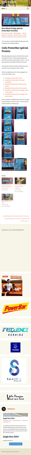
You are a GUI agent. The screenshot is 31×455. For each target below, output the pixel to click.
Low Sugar (7, 37)
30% (25, 33)
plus (15, 37)
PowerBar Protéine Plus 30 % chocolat (16, 88)
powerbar (19, 37)
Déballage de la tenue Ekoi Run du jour (15, 216)
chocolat (18, 35)
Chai (14, 35)
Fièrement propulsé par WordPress (10, 451)
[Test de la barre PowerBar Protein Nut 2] (7, 180)
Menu (3, 8)
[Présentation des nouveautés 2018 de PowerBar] (20, 180)
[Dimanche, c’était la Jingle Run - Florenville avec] (15, 427)
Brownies (4, 35)
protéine (24, 37)
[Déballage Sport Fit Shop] (7, 197)
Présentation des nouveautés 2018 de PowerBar (20, 186)
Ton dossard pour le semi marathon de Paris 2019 (16, 219)
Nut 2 (12, 37)
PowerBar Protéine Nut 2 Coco (13, 78)
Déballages (18, 33)
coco (22, 35)
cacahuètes (10, 35)
